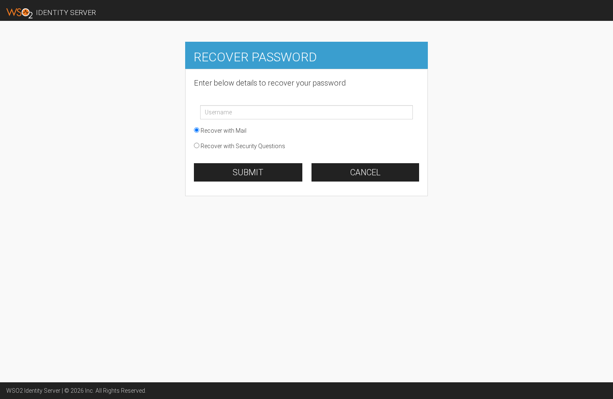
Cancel (365, 172)
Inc (89, 390)
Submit (248, 172)
